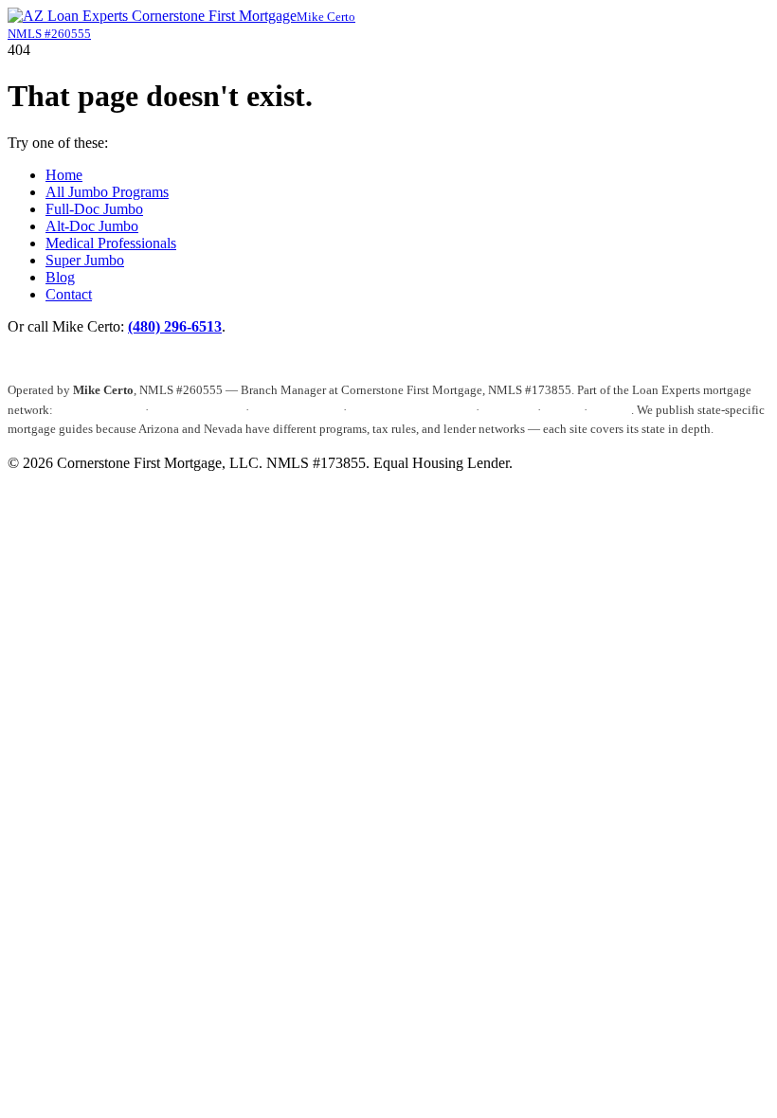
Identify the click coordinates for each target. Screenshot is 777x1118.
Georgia (610, 410)
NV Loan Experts (296, 410)
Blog (60, 277)
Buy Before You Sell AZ (411, 410)
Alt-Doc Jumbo (91, 226)
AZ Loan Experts (98, 410)
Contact (68, 294)
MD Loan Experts (197, 410)
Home (63, 175)
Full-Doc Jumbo (94, 209)
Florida (562, 410)
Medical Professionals (110, 243)
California (508, 410)
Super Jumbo (84, 260)
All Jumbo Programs (107, 192)
